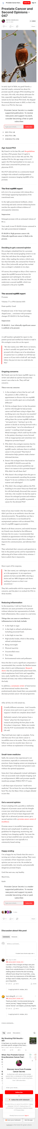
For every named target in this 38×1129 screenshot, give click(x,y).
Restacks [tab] (14, 937)
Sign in (34, 3)
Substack (9, 1125)
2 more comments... (8, 1023)
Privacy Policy (20, 1110)
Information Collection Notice (23, 1108)
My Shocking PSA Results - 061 (13, 1039)
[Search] (34, 1033)
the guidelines (29, 151)
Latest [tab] (9, 1033)
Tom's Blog (9, 996)
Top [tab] (4, 1033)
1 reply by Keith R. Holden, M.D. (18, 989)
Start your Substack (14, 1120)
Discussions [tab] (16, 1033)
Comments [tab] (6, 937)
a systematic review (17, 686)
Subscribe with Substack (20, 1100)
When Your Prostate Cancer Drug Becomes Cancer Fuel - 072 (13, 1057)
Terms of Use (24, 1106)
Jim (7, 960)
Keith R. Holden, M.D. (12, 20)
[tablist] (10, 937)
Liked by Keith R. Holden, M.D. (15, 962)
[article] (19, 1044)
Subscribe (27, 3)
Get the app (29, 1120)
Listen (34, 21)
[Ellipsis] (35, 959)
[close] (32, 1060)
